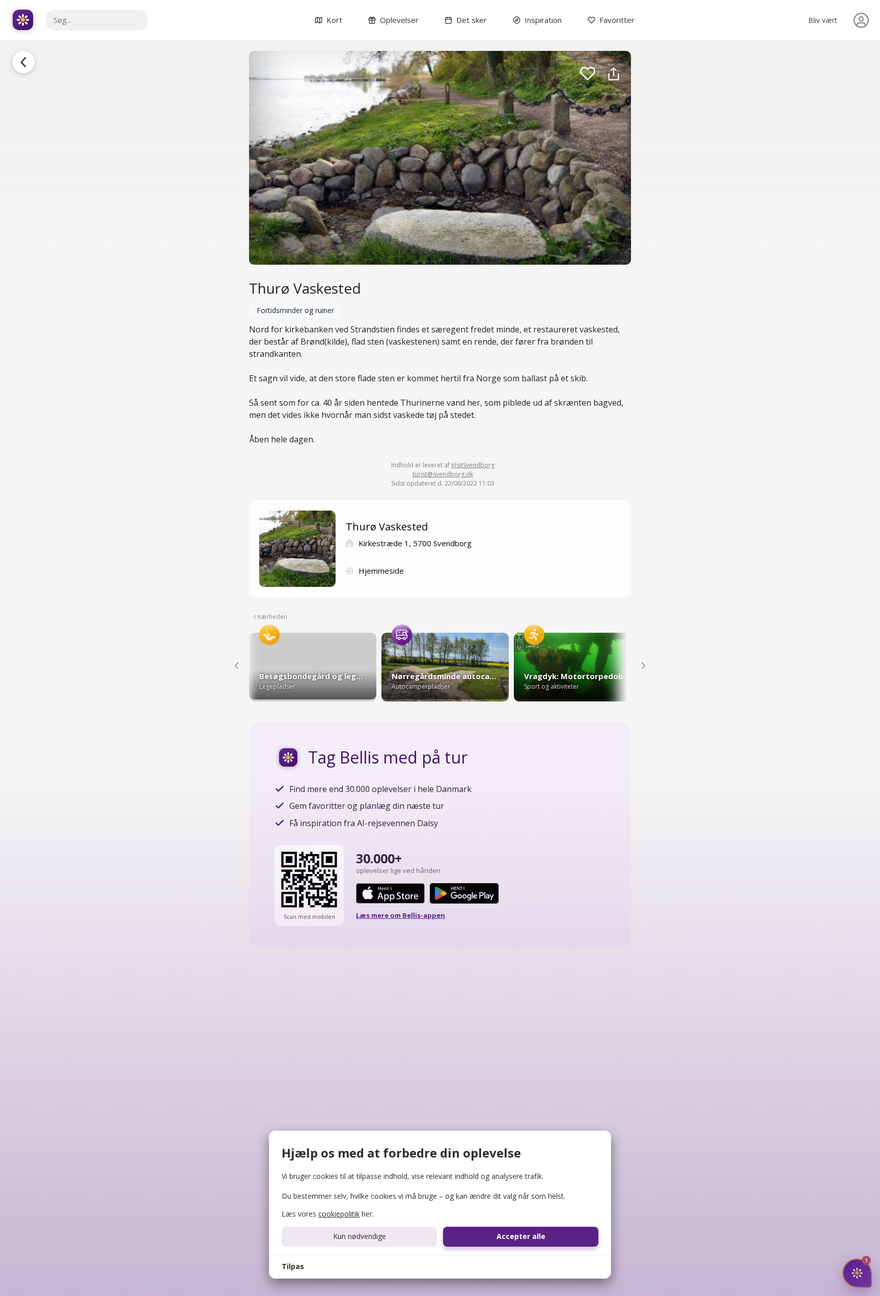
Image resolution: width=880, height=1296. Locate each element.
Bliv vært (822, 20)
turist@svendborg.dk (443, 474)
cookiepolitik (339, 1214)
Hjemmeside (381, 571)
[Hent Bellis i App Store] (390, 893)
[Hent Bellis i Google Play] (464, 893)
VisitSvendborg (472, 465)
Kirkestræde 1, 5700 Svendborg (415, 543)
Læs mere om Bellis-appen (400, 915)
